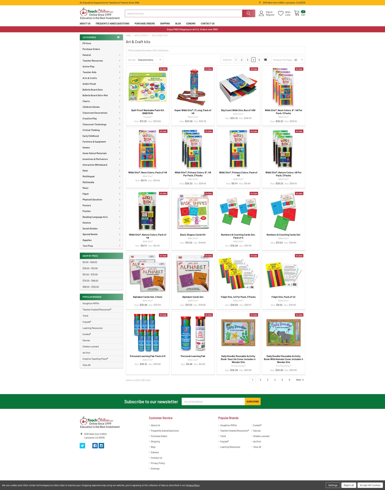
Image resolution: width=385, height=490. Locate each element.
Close (193, 259)
